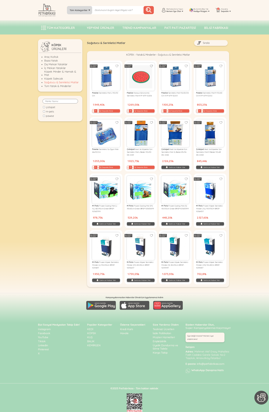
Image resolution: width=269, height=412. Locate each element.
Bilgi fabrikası (216, 28)
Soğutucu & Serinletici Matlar (61, 82)
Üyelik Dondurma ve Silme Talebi (165, 347)
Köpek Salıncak (53, 78)
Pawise (50, 115)
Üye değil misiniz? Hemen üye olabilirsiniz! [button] (200, 337)
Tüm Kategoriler (79, 10)
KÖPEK (130, 54)
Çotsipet (50, 107)
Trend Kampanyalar (139, 28)
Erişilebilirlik (159, 341)
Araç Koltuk (51, 56)
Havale (124, 333)
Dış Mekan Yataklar (55, 64)
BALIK (90, 341)
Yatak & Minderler (146, 54)
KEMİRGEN (94, 345)
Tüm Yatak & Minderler (57, 86)
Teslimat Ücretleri (163, 329)
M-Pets (50, 111)
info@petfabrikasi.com (210, 363)
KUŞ (90, 337)
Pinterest (43, 349)
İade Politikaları (162, 333)
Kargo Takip (160, 352)
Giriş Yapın (178, 9)
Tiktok (42, 341)
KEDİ (90, 329)
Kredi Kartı (126, 329)
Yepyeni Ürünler (100, 28)
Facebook (44, 333)
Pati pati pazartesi (180, 28)
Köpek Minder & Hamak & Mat (60, 73)
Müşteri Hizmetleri (164, 337)
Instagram (44, 329)
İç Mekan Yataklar (55, 68)
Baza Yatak (51, 60)
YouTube (43, 337)
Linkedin (43, 345)
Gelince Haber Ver (176, 167)
